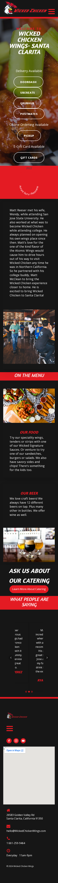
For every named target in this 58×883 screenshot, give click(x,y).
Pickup (29, 135)
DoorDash (28, 82)
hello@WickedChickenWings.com (26, 831)
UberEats (27, 92)
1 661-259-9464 (15, 843)
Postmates (29, 114)
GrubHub (27, 103)
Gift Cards (29, 157)
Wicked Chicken (29, 172)
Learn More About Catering (29, 589)
